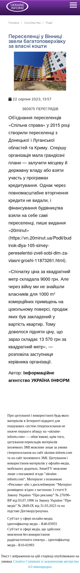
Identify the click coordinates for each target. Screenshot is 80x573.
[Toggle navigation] (73, 5)
